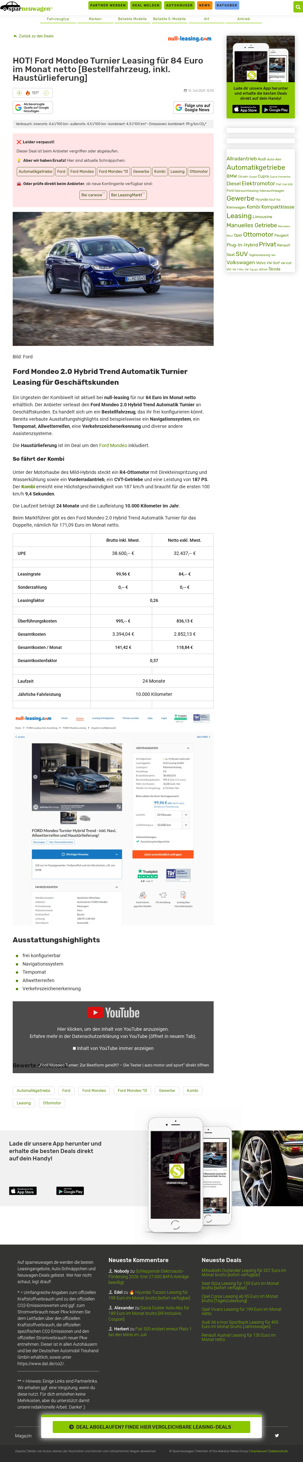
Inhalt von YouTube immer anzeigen (115, 1048)
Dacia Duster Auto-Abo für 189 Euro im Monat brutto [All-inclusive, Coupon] (149, 1313)
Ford (61, 171)
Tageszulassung (259, 255)
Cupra (263, 176)
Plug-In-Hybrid (242, 245)
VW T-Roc (238, 269)
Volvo (261, 263)
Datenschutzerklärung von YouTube (133, 1036)
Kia (278, 199)
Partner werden (108, 5)
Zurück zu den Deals (35, 36)
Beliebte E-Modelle (169, 19)
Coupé (253, 176)
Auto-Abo (274, 159)
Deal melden (146, 5)
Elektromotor (258, 183)
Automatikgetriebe (35, 171)
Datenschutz (278, 1451)
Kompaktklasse (277, 207)
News (204, 5)
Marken (95, 19)
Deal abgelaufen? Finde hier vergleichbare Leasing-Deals (154, 1427)
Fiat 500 (287, 184)
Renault (283, 245)
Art (206, 19)
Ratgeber (227, 5)
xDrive (263, 269)
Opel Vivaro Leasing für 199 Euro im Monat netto (242, 1311)
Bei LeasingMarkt (128, 194)
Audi (262, 159)
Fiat (278, 184)
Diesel (234, 183)
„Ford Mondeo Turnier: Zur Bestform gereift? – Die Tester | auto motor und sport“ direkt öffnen (124, 1065)
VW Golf (273, 263)
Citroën (243, 176)
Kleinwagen (236, 207)
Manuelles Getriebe (252, 225)
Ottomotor (199, 171)
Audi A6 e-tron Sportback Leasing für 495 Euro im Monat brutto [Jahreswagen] (240, 1324)
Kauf (272, 199)
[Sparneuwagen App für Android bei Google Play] (275, 109)
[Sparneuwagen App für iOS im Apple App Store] (246, 109)
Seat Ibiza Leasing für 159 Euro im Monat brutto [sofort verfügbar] (240, 1285)
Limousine (262, 216)
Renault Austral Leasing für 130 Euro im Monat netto (239, 1337)
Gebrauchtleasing (246, 190)
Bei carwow (93, 194)
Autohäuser (179, 5)
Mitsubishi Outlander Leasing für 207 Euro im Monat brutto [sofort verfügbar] (244, 1272)
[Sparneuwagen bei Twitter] (277, 1435)
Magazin (23, 1435)
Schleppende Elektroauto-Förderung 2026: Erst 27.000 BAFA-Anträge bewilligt (149, 1277)
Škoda (274, 269)
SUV (242, 254)
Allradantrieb (242, 159)
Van (273, 255)
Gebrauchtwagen (271, 190)
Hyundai (262, 199)
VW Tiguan (251, 269)
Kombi (160, 171)
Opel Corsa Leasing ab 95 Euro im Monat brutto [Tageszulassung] (240, 1298)
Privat (267, 244)
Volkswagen (241, 262)
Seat (231, 254)
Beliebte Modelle (132, 19)
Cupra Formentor (280, 176)
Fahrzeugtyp (58, 19)
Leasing (178, 171)
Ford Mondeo (82, 171)
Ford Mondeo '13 (113, 171)
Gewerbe (141, 171)
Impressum (258, 1451)
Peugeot (281, 235)
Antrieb (243, 19)
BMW (232, 176)
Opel (238, 235)
